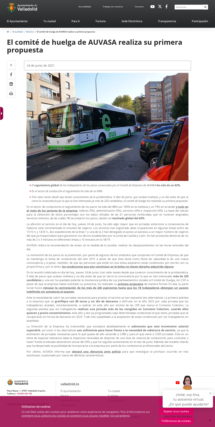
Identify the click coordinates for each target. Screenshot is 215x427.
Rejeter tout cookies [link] (176, 411)
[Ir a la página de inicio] (12, 8)
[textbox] (189, 7)
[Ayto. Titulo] (21, 382)
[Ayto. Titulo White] (27, 8)
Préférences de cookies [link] (176, 421)
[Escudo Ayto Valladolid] (10, 382)
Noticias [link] (30, 31)
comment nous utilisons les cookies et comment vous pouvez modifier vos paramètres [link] (76, 416)
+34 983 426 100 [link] (24, 393)
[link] (85, 7)
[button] (205, 7)
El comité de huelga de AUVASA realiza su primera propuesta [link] (66, 31)
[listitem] (17, 21)
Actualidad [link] (17, 31)
